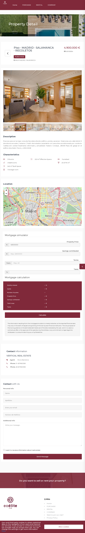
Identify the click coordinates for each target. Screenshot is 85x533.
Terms (75, 260)
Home (15, 5)
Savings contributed (70, 251)
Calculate (42, 315)
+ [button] (6, 190)
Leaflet (62, 225)
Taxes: (9, 307)
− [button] (6, 193)
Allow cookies (64, 527)
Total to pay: (10, 303)
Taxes (76, 269)
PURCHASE (26, 5)
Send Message (42, 457)
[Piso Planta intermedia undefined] (42, 205)
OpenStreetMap (70, 225)
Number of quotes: (13, 292)
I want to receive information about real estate (22, 450)
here (3, 531)
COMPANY (52, 5)
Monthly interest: (12, 285)
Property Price (72, 242)
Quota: (9, 289)
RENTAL (39, 5)
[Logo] (5, 3)
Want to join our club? (55, 515)
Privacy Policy (52, 518)
